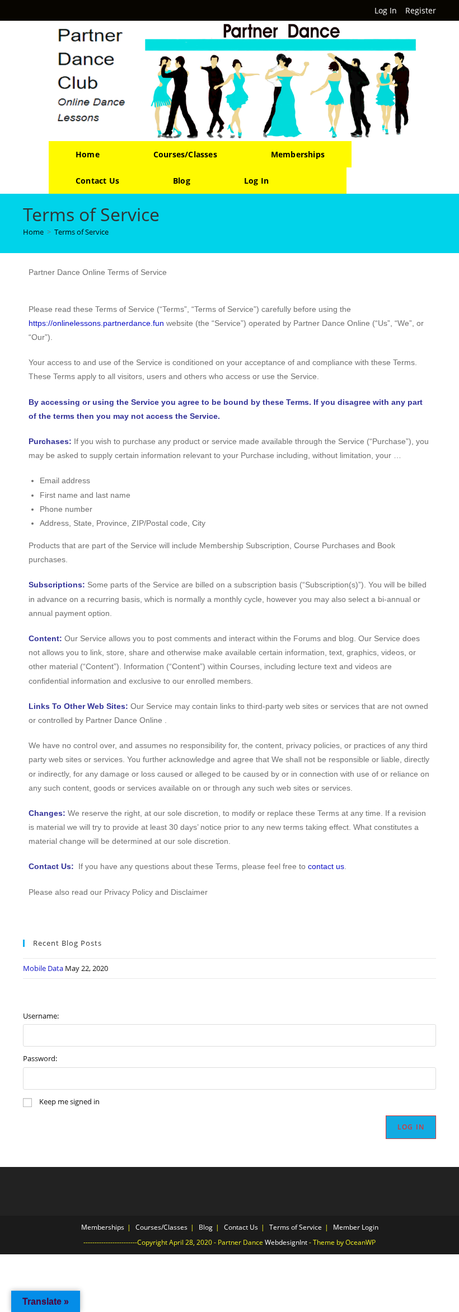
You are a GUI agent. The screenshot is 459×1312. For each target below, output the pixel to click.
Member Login (355, 1227)
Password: (40, 1058)
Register (420, 10)
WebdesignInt (286, 1242)
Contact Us (241, 1227)
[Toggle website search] (321, 180)
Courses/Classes (161, 1227)
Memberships (102, 1227)
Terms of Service (81, 232)
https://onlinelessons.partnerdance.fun (96, 323)
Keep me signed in (69, 1101)
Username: (41, 1016)
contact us (326, 866)
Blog (206, 1227)
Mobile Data (43, 968)
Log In (385, 10)
